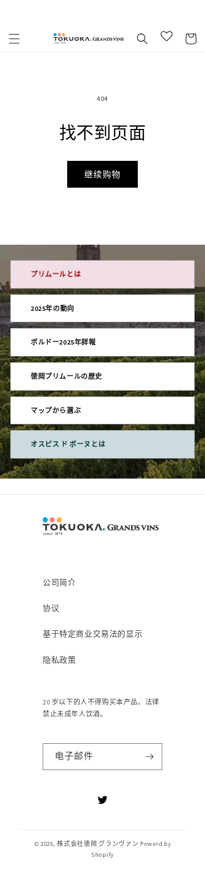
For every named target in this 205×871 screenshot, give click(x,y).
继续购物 (102, 174)
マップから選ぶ (56, 410)
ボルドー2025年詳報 (63, 342)
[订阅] (149, 756)
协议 (51, 608)
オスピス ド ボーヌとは (68, 444)
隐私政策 (59, 660)
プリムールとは (56, 274)
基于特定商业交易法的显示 (92, 634)
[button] (14, 38)
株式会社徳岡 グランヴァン (97, 844)
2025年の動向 (53, 308)
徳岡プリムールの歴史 (66, 376)
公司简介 (59, 582)
